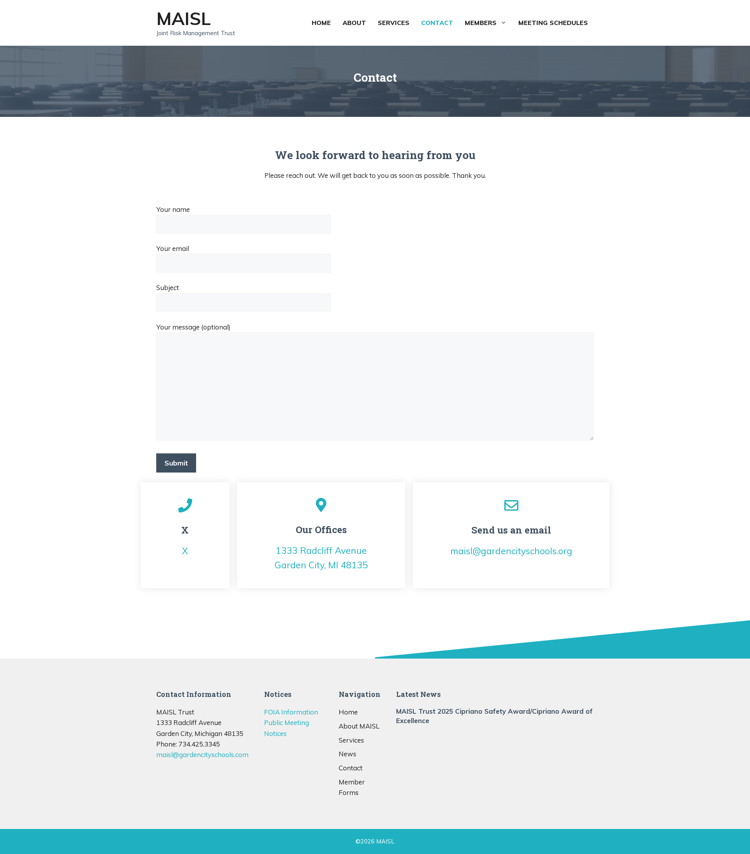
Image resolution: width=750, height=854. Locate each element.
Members (480, 23)
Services (393, 23)
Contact (437, 23)
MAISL (183, 18)
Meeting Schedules (553, 23)
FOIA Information (291, 712)
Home (321, 23)
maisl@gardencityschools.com (202, 754)
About (354, 23)
